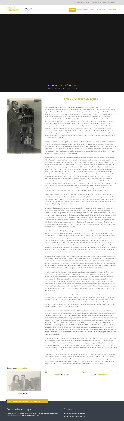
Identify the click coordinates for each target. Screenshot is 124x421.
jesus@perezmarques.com (77, 416)
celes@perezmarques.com (77, 413)
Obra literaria (82, 9)
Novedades (112, 9)
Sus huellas (101, 9)
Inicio (72, 9)
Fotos (93, 9)
